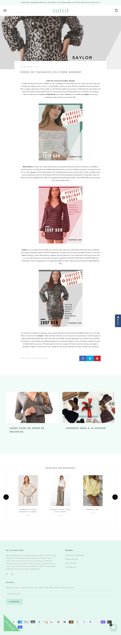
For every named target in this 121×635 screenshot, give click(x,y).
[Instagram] (12, 574)
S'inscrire (14, 602)
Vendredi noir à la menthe (86, 428)
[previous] (6, 497)
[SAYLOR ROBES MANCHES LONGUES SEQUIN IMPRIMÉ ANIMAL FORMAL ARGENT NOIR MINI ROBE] (60, 298)
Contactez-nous (70, 567)
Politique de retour (71, 559)
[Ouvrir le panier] (116, 10)
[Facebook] (7, 574)
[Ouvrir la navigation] (5, 10)
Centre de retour (71, 563)
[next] (115, 497)
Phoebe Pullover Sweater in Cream (28, 510)
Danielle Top (93, 509)
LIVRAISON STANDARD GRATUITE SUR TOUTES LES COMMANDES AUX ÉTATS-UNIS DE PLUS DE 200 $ (60, 2)
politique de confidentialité (74, 555)
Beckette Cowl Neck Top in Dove (60, 510)
